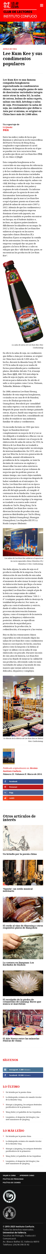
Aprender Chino (27, 1175)
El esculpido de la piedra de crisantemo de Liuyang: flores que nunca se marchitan (22, 1001)
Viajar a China (9, 1175)
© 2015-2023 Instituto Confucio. (19, 1226)
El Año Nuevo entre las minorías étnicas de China (21, 1039)
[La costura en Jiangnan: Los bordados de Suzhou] (23, 946)
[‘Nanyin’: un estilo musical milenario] (23, 872)
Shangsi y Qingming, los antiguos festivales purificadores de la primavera (24, 1105)
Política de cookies (12, 1182)
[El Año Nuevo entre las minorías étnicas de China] (23, 1022)
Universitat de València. (15, 1232)
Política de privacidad (13, 1179)
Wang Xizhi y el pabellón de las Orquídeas (23, 1112)
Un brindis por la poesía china (20, 854)
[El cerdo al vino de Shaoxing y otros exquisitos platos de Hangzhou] (23, 909)
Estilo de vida (10, 49)
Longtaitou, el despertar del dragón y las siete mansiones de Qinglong (22, 1118)
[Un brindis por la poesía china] (23, 838)
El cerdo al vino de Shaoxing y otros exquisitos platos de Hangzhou (23, 926)
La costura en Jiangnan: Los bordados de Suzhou (18, 963)
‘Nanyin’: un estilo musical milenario (18, 889)
